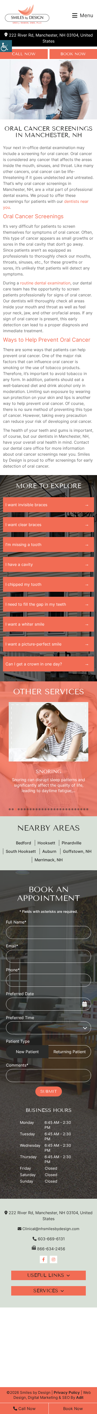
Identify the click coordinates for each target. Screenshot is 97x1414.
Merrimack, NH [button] (49, 859)
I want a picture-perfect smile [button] (33, 644)
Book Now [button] (73, 1408)
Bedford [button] (23, 842)
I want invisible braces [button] (26, 504)
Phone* (13, 969)
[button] (6, 46)
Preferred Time (20, 1017)
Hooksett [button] (46, 842)
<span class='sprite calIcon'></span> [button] (84, 1004)
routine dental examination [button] (45, 282)
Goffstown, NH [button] (77, 851)
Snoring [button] (48, 771)
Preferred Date (20, 993)
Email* (12, 945)
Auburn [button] (49, 851)
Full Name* (16, 922)
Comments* (17, 1065)
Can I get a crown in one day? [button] (33, 663)
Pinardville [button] (71, 842)
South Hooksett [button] (21, 851)
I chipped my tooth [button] (23, 584)
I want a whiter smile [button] (24, 624)
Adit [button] (80, 1397)
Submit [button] (48, 1091)
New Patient (27, 1051)
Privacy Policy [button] (67, 1392)
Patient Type (18, 1041)
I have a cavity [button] (19, 564)
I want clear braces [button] (23, 524)
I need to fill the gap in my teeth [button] (35, 604)
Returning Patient (69, 1051)
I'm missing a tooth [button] (23, 544)
